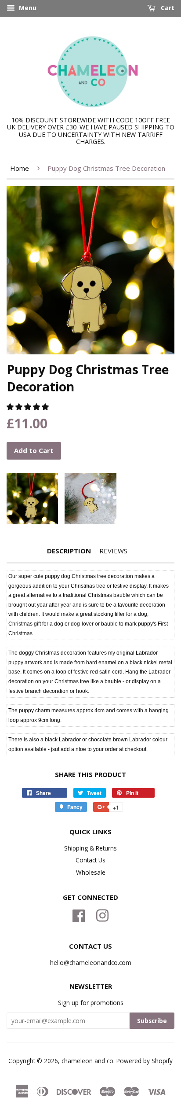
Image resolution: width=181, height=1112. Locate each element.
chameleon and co (87, 1061)
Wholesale (90, 872)
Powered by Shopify (144, 1061)
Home (19, 168)
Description (69, 550)
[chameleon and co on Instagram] (102, 914)
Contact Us (90, 860)
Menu (26, 8)
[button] (29, 407)
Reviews (113, 550)
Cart (166, 8)
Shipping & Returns (90, 848)
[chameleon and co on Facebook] (78, 914)
